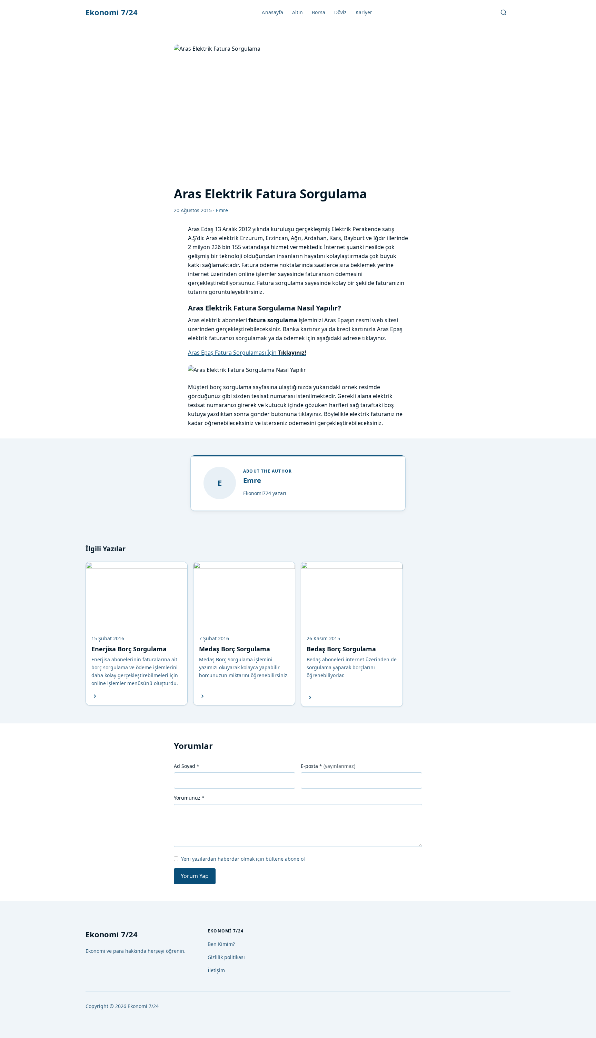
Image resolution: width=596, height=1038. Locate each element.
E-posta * (328, 766)
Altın (297, 12)
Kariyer (364, 12)
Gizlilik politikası (226, 957)
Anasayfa (272, 12)
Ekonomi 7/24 (112, 12)
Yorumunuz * (189, 797)
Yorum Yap (195, 876)
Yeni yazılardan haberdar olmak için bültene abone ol (243, 859)
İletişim (216, 970)
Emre (252, 480)
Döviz (340, 12)
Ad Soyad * (186, 766)
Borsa (318, 12)
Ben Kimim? (221, 944)
